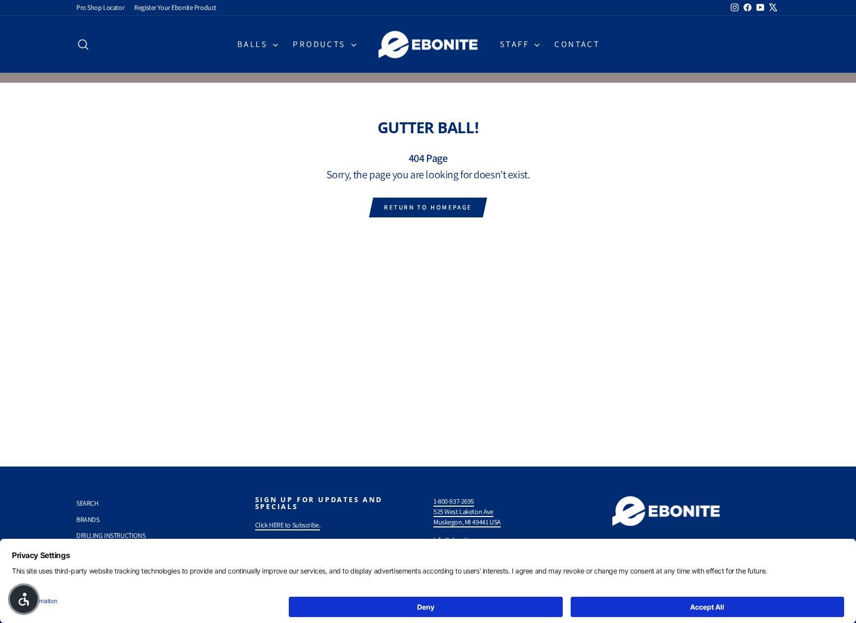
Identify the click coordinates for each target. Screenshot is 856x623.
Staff (516, 44)
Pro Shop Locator (100, 7)
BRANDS (87, 519)
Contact (577, 44)
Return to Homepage (428, 207)
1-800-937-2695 (453, 501)
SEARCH (87, 503)
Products (321, 44)
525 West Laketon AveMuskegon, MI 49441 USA (467, 516)
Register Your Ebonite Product (175, 7)
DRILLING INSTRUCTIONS (110, 535)
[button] (24, 599)
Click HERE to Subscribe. (288, 524)
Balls (253, 44)
